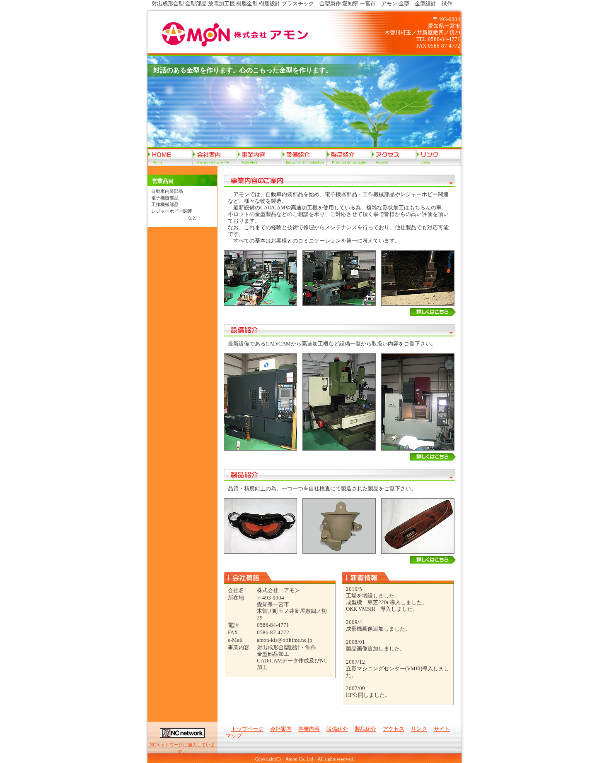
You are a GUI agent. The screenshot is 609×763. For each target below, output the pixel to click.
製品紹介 (349, 157)
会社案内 (215, 157)
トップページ (170, 157)
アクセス (394, 157)
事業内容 (259, 157)
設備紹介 (304, 157)
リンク (438, 157)
